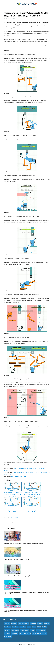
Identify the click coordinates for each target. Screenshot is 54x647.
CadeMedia (27, 4)
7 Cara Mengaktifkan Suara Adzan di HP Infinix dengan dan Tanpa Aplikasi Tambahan (25, 611)
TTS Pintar (7, 633)
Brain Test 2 (7, 627)
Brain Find (33, 623)
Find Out (44, 627)
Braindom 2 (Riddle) (23, 623)
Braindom (13, 623)
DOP (29, 627)
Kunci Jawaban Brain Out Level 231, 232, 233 (16, 559)
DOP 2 (33, 627)
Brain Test (46, 623)
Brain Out (39, 623)
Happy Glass (14, 517)
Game (12, 515)
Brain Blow (7, 623)
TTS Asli (32, 630)
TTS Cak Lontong (40, 630)
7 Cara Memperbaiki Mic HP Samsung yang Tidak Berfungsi (21, 576)
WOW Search (7, 636)
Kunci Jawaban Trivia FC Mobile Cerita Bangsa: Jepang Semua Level (23, 543)
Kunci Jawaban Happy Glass (18, 476)
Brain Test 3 (15, 627)
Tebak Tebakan (24, 630)
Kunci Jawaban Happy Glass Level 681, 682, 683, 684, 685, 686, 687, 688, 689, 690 (32, 510)
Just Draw (6, 630)
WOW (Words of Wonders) (40, 633)
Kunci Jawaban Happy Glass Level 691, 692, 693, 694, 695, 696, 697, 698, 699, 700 (13, 510)
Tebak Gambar (15, 630)
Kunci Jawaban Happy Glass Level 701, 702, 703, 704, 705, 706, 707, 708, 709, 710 (32, 494)
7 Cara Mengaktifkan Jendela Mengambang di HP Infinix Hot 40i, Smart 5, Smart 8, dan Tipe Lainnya (27, 593)
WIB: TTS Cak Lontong (25, 633)
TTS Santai (14, 633)
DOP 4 (39, 627)
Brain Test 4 (23, 627)
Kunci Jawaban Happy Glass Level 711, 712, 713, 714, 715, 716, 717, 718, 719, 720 (13, 494)
